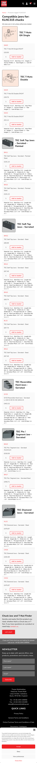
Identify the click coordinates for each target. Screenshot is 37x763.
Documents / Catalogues (18, 727)
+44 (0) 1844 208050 (22, 642)
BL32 (6, 321)
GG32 (6, 113)
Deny (18, 751)
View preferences (18, 756)
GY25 (6, 394)
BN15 (6, 185)
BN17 (6, 475)
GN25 (6, 45)
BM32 (6, 236)
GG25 (6, 90)
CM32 (6, 578)
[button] (34, 730)
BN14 (6, 264)
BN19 (6, 444)
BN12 (6, 349)
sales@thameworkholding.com (18, 704)
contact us (14, 626)
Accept (18, 746)
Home (4, 13)
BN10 (6, 292)
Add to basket (16, 57)
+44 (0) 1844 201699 (20, 702)
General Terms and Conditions (18, 718)
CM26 (6, 550)
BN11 (6, 152)
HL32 (6, 522)
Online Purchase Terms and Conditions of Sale (18, 722)
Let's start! (8, 632)
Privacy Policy (18, 760)
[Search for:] (23, 4)
